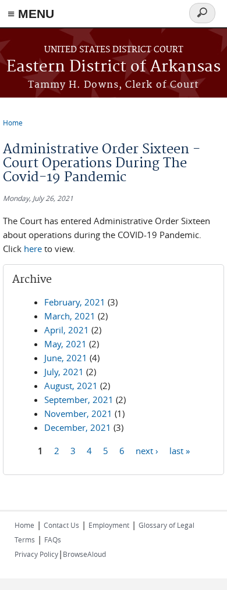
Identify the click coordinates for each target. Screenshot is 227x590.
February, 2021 (74, 302)
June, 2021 (65, 358)
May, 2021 (65, 344)
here (33, 248)
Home (13, 122)
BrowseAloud (84, 554)
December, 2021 (77, 427)
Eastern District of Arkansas (113, 67)
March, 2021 (69, 316)
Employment (108, 525)
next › (147, 450)
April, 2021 (66, 330)
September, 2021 (79, 399)
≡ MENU (31, 13)
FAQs (52, 539)
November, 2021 (78, 413)
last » (179, 450)
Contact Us (61, 525)
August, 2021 (71, 385)
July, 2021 (64, 371)
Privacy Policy (36, 554)
